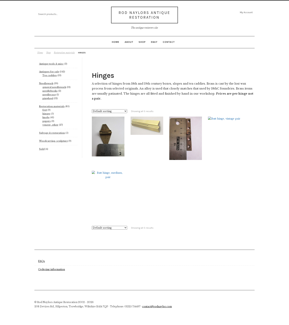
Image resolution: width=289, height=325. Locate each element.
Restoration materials (64, 52)
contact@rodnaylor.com (157, 306)
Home (115, 42)
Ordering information (51, 269)
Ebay (154, 42)
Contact (169, 42)
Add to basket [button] (108, 128)
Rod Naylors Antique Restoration (144, 15)
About (129, 42)
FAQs (41, 261)
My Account (246, 12)
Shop (142, 42)
